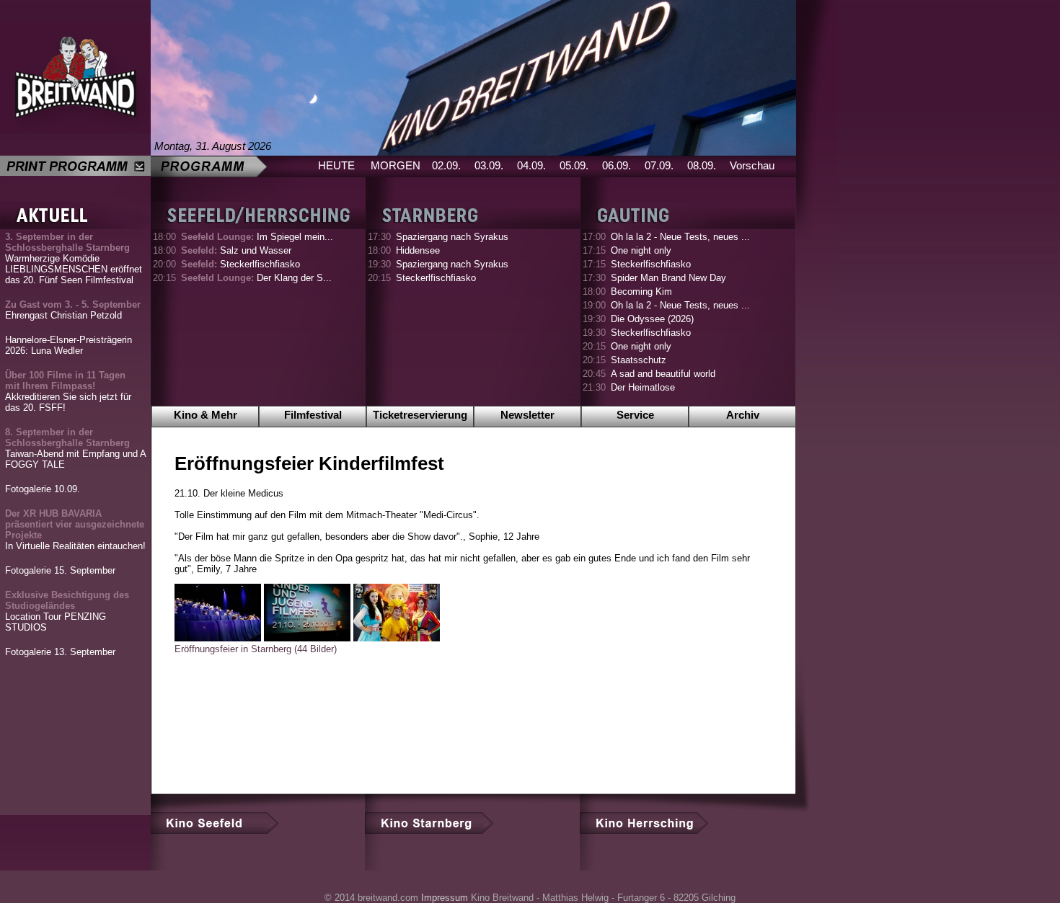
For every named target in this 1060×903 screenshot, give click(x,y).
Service (635, 415)
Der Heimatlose (643, 387)
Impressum (444, 897)
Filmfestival (313, 415)
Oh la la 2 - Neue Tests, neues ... (680, 236)
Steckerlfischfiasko (240, 264)
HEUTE (336, 165)
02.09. (446, 165)
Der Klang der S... (256, 277)
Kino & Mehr (205, 415)
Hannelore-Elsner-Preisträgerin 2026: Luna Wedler (68, 345)
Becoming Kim (641, 291)
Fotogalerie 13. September (60, 651)
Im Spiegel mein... (257, 236)
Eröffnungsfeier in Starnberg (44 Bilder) (256, 649)
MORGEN (395, 165)
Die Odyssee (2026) (652, 318)
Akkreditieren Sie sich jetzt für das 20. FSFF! (68, 391)
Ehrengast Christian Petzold (73, 310)
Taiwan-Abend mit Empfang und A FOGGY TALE (75, 448)
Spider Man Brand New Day (668, 277)
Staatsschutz (638, 360)
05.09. (574, 165)
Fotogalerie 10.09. (42, 489)
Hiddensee (418, 250)
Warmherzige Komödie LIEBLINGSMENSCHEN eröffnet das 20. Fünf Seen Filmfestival (73, 258)
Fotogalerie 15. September (60, 570)
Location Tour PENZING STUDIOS (67, 611)
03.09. (488, 165)
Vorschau (752, 165)
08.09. (701, 165)
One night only (641, 250)
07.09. (659, 165)
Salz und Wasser (236, 250)
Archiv (742, 415)
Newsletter (527, 415)
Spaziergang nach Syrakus (452, 236)
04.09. (531, 165)
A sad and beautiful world (663, 373)
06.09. (616, 165)
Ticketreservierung (420, 415)
